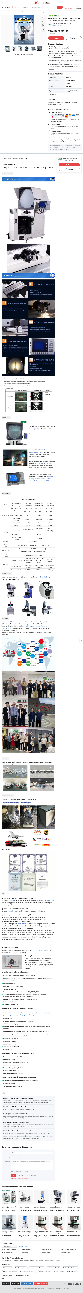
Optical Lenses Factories (53, 1268)
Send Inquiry (56, 38)
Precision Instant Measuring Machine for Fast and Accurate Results (41, 1232)
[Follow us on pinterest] (78, 1283)
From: (9, 1153)
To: (10, 1157)
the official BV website (39, 950)
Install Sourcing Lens (42, 1283)
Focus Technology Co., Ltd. (30, 1288)
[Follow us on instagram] (73, 1283)
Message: (8, 1161)
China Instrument (7, 1268)
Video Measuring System (40, 12)
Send (14, 1175)
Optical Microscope (66, 1252)
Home (3, 12)
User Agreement (50, 1288)
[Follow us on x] (71, 1283)
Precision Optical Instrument (70, 1268)
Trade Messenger (27, 1283)
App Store (5, 1283)
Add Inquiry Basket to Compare (24, 54)
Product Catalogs (24, 1246)
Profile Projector (17, 1012)
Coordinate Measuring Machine (11, 1014)
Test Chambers (35, 1016)
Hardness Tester (19, 1016)
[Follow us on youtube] (76, 1283)
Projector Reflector (59, 1272)
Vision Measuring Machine (29, 1012)
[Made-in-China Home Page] (41, 2)
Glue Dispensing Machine (28, 1014)
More (3, 1278)
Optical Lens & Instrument (25, 12)
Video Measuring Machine (44, 1012)
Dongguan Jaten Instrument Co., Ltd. (61, 23)
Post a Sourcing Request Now (19, 1178)
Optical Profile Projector (45, 1272)
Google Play (15, 1283)
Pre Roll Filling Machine (7, 1252)
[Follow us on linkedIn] (80, 1283)
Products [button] (16, 7)
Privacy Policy (66, 1288)
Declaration (58, 1288)
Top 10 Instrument (71, 1272)
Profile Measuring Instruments (28, 1272)
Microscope (27, 1016)
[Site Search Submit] (60, 7)
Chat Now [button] (75, 38)
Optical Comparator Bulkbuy (23, 1275)
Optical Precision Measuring (10, 1272)
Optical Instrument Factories (37, 1268)
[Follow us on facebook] (69, 1283)
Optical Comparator (40, 1014)
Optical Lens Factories (20, 1268)
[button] (2, 3)
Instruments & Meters (11, 12)
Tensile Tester (25, 1252)
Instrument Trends (7, 1275)
